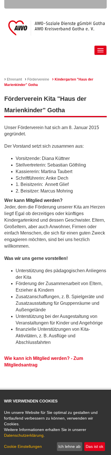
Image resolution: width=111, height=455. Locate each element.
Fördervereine (37, 79)
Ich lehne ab (69, 446)
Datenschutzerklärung (24, 435)
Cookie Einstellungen (23, 446)
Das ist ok (94, 446)
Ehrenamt (13, 79)
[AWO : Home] (56, 28)
